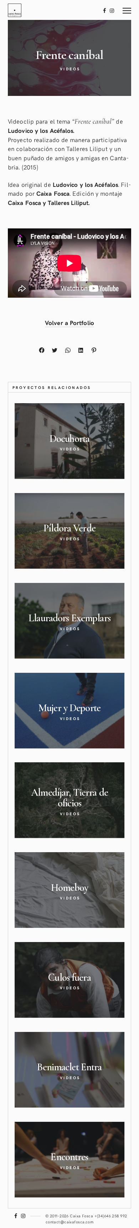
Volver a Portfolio (69, 322)
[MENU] (127, 8)
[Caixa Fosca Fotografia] (14, 10)
